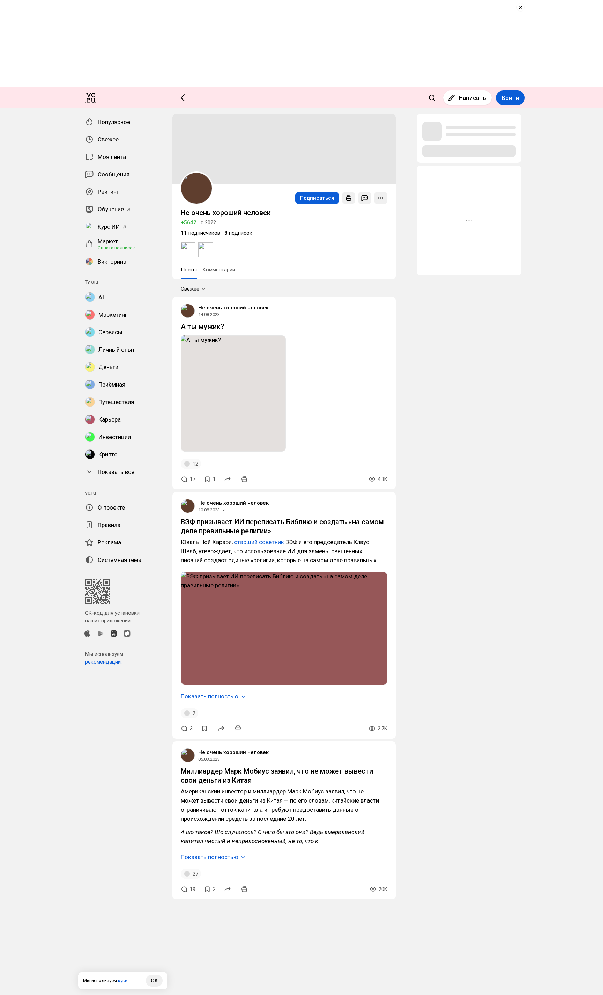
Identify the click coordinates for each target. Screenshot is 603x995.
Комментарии (218, 269)
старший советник (259, 542)
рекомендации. (103, 662)
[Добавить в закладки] (204, 728)
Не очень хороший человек (233, 308)
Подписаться (317, 198)
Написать (472, 97)
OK (154, 981)
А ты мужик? (202, 326)
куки (122, 980)
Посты (189, 269)
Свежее (190, 289)
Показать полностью (209, 696)
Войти (510, 97)
